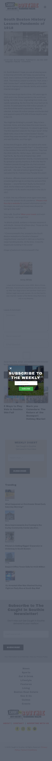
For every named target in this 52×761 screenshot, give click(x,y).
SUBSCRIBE (26, 389)
